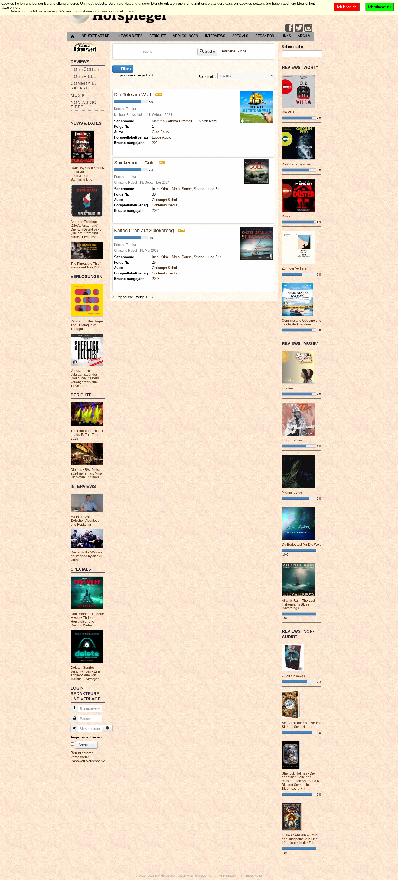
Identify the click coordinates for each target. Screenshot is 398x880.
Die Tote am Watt (132, 94)
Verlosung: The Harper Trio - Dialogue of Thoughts (87, 325)
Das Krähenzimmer (296, 164)
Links (286, 36)
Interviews (215, 36)
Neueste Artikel (96, 36)
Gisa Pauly (160, 132)
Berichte (157, 36)
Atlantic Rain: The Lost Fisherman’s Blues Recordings (298, 604)
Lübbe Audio (161, 137)
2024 (155, 143)
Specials (240, 36)
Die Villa (288, 112)
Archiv (304, 36)
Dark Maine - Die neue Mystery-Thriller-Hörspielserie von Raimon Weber (87, 619)
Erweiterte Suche (233, 51)
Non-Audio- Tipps (84, 104)
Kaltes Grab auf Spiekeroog (144, 230)
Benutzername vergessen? (82, 755)
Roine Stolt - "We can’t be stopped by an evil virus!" (87, 556)
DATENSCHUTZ (251, 875)
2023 (155, 279)
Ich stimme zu (379, 7)
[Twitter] (299, 28)
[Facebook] (289, 28)
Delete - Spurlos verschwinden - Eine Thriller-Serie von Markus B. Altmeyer (86, 673)
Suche (210, 51)
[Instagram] (308, 28)
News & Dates (130, 36)
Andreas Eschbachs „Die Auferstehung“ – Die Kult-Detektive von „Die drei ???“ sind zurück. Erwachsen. (87, 229)
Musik (78, 95)
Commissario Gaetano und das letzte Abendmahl (301, 322)
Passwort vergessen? (88, 761)
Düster (287, 216)
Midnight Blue (292, 492)
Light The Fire (292, 440)
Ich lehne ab (346, 7)
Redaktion (264, 36)
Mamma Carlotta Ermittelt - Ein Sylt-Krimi (184, 121)
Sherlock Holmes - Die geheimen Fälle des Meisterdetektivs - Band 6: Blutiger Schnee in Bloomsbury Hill (301, 781)
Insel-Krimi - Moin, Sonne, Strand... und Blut (186, 189)
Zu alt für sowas (293, 676)
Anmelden (86, 745)
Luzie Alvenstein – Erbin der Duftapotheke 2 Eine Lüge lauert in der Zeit (300, 839)
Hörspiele (83, 76)
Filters (125, 69)
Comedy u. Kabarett (83, 85)
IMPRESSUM (227, 875)
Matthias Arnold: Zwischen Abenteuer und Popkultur (86, 520)
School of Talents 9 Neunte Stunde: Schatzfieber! (301, 725)
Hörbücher (85, 69)
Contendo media (164, 205)
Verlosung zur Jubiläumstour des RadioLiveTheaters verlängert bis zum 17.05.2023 (85, 378)
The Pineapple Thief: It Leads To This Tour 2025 (87, 434)
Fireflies (287, 388)
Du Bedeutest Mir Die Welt (301, 544)
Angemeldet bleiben (86, 737)
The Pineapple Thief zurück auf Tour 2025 (86, 265)
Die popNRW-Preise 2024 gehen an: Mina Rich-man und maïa (86, 473)
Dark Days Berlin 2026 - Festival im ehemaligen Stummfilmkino (87, 173)
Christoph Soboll (165, 200)
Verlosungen (185, 36)
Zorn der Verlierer (295, 268)
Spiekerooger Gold (134, 162)
